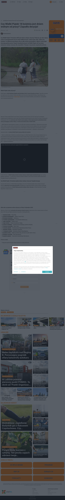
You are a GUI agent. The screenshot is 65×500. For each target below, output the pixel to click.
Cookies (19, 268)
